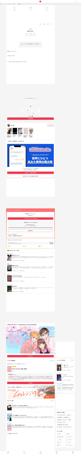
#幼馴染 (9, 324)
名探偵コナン (66, 417)
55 (31, 33)
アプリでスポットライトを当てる (30, 218)
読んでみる (30, 356)
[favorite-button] (48, 24)
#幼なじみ (16, 324)
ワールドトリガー (61, 415)
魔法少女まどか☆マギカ (62, 424)
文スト (69, 415)
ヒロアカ (59, 427)
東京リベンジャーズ (61, 419)
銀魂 (69, 419)
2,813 (27, 33)
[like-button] (51, 24)
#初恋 (12, 324)
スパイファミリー (67, 427)
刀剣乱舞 (59, 417)
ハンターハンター (61, 422)
